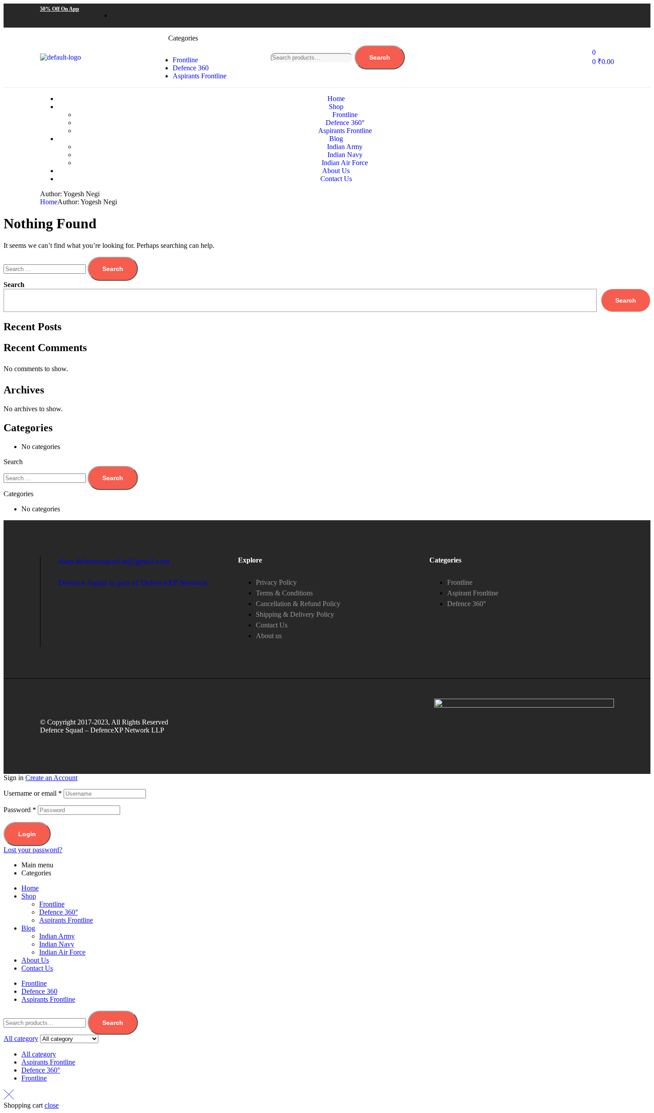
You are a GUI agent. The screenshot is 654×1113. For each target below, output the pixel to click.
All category (38, 1054)
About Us (35, 960)
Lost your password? (33, 850)
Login (27, 834)
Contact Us (37, 968)
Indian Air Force (62, 952)
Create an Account (51, 777)
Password (20, 810)
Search (379, 57)
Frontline (52, 904)
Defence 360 (39, 991)
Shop (28, 896)
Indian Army (57, 936)
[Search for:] (46, 268)
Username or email (33, 793)
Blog (28, 928)
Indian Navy (56, 944)
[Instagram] (576, 15)
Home (48, 202)
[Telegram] (603, 15)
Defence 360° (58, 912)
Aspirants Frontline (66, 920)
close (51, 1105)
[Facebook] (523, 15)
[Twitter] (549, 15)
